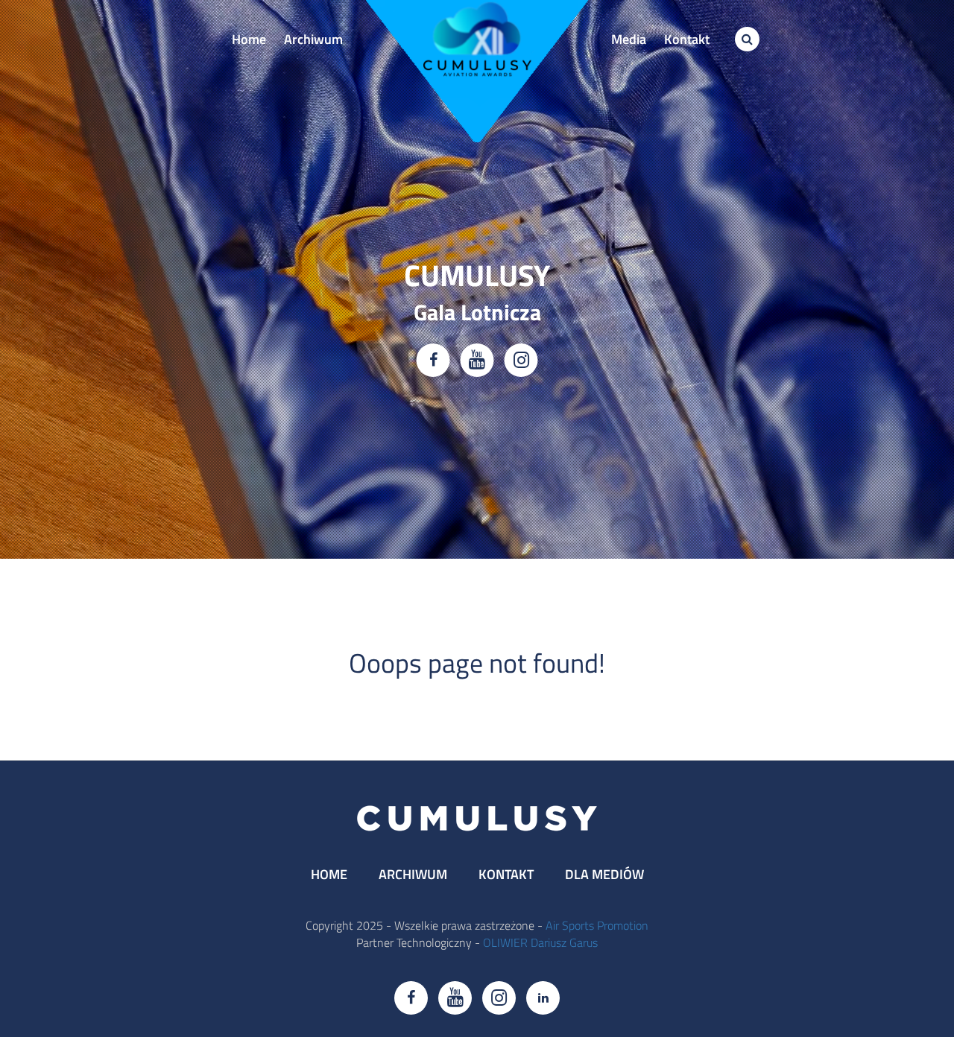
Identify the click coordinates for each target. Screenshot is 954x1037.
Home (249, 39)
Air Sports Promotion (597, 925)
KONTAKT (506, 874)
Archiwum (313, 39)
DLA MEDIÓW (604, 874)
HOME (329, 874)
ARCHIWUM (413, 874)
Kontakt (687, 39)
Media (628, 39)
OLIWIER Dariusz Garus (540, 942)
